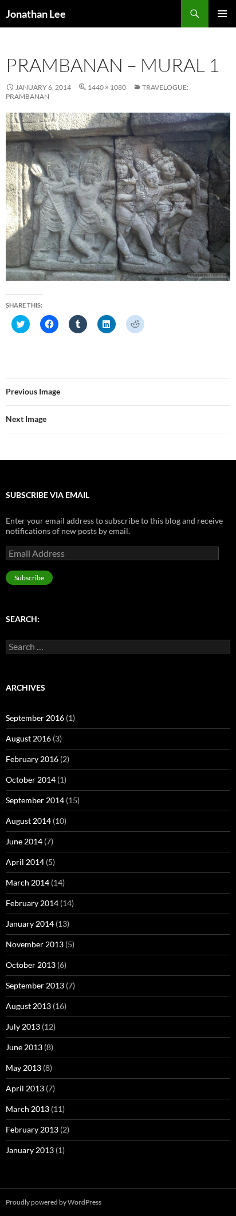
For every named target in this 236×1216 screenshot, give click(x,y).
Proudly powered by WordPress (53, 1202)
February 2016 (32, 759)
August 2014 (28, 821)
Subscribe (29, 577)
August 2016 (28, 738)
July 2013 (23, 1026)
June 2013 (24, 1047)
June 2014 (24, 841)
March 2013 (27, 1109)
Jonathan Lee (36, 13)
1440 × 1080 (107, 87)
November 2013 (35, 944)
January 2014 (30, 923)
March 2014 (27, 882)
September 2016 (35, 718)
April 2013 (25, 1088)
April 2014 (25, 862)
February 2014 (32, 903)
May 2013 (23, 1068)
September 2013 (35, 985)
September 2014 (35, 800)
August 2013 (28, 1006)
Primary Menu (222, 13)
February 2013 (32, 1129)
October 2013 (31, 965)
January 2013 (30, 1150)
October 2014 (31, 779)
